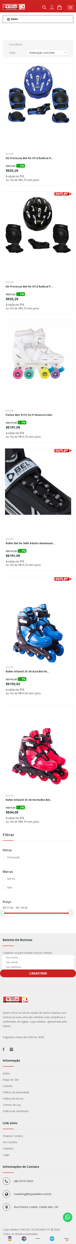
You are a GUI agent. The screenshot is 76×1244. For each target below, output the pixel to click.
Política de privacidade (16, 1092)
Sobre (6, 1073)
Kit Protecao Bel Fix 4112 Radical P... (29, 286)
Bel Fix (11, 879)
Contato (8, 1086)
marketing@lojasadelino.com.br (32, 1194)
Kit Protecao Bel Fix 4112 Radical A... (29, 158)
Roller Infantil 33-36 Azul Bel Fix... (27, 671)
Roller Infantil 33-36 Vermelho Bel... (29, 800)
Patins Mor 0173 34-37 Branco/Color (29, 415)
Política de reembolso (16, 1111)
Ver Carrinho (10, 1142)
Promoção (13, 857)
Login (6, 1155)
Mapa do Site (11, 1079)
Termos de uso (12, 1105)
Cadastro (8, 1148)
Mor (9, 887)
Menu (14, 19)
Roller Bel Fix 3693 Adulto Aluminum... (30, 543)
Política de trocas (13, 1098)
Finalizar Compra (13, 1136)
